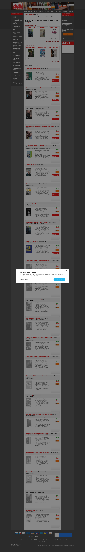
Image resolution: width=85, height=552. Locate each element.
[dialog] (42, 276)
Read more (43, 275)
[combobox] (66, 270)
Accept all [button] (59, 279)
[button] (24, 279)
